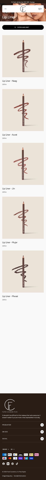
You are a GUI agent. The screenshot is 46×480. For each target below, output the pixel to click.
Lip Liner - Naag (9, 81)
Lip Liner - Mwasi (10, 296)
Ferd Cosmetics (12, 472)
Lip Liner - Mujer (9, 242)
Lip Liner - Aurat (9, 134)
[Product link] (23, 56)
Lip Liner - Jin (8, 188)
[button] (5, 8)
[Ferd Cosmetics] (23, 9)
